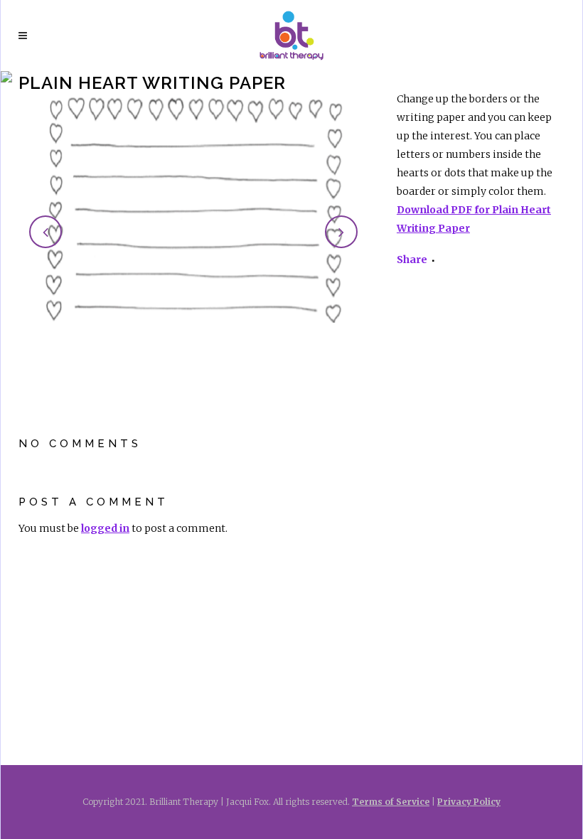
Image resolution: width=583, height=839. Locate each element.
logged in (105, 528)
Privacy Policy (469, 801)
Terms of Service (390, 801)
